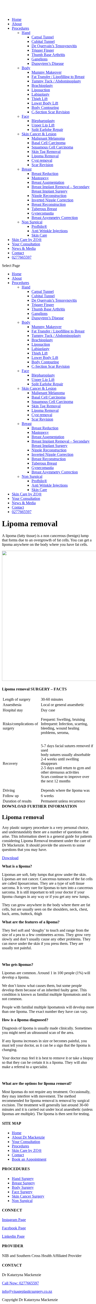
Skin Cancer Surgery (28, 1196)
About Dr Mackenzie (28, 1137)
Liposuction (41, 90)
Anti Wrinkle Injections (50, 231)
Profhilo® (39, 226)
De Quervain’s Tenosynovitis (54, 46)
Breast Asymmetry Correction (55, 218)
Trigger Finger (43, 50)
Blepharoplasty (43, 121)
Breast (27, 169)
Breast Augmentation (48, 182)
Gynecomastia (43, 213)
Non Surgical (32, 222)
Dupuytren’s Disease (48, 63)
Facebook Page (14, 1228)
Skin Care (39, 235)
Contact (18, 253)
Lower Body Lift (45, 103)
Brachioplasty (42, 85)
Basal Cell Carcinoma (48, 143)
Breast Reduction (45, 174)
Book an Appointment (29, 1159)
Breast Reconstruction (49, 204)
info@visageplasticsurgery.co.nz (27, 1291)
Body (26, 68)
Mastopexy (40, 178)
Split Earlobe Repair (47, 129)
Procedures (20, 28)
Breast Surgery (23, 1183)
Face (25, 116)
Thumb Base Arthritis (48, 55)
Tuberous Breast (44, 209)
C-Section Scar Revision (51, 112)
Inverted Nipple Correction (52, 200)
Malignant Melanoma (48, 138)
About (17, 24)
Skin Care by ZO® (27, 240)
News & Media (24, 248)
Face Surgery (22, 1192)
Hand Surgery (23, 1179)
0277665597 (22, 257)
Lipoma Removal (45, 156)
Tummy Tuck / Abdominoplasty (56, 81)
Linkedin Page (13, 1236)
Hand (26, 33)
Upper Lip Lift (43, 125)
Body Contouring (45, 107)
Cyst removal (42, 160)
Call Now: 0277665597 (20, 1283)
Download (10, 858)
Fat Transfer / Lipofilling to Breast (58, 77)
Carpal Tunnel (43, 37)
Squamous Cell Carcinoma (52, 147)
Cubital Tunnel (43, 41)
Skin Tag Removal (46, 151)
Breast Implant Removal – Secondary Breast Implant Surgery (61, 189)
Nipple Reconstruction (49, 196)
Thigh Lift (40, 99)
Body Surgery (23, 1187)
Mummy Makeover (47, 72)
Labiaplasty (40, 94)
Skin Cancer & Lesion (39, 134)
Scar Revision (42, 165)
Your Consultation (26, 244)
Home (16, 19)
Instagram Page (14, 1220)
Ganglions (40, 59)
